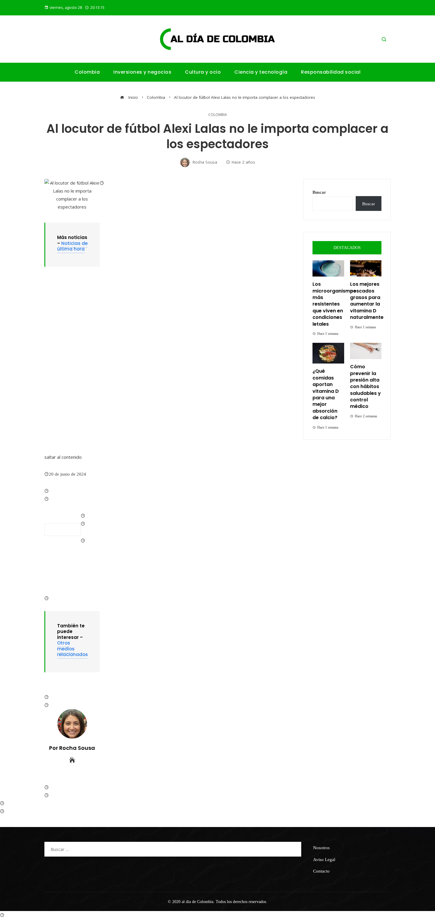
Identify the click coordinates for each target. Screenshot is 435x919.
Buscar (319, 192)
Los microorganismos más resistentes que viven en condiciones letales (334, 304)
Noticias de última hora (72, 246)
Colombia (217, 115)
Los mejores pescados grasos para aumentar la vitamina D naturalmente (367, 301)
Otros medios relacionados (72, 649)
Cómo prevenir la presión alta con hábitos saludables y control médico (365, 386)
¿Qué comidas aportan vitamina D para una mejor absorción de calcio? (325, 394)
